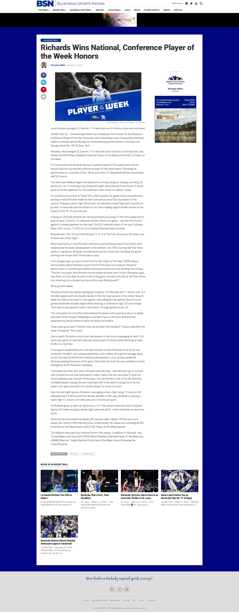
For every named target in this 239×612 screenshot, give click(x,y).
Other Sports (151, 10)
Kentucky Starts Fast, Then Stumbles (95, 496)
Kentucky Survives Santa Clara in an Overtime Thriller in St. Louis (139, 496)
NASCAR (100, 10)
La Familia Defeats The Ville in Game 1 (56, 496)
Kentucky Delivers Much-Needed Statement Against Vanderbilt (58, 542)
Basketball (59, 10)
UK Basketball (87, 453)
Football (43, 10)
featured (74, 453)
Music (137, 10)
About (167, 10)
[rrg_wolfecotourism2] (175, 142)
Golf (127, 10)
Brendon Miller (58, 65)
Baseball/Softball (81, 10)
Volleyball (114, 10)
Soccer (141, 600)
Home (86, 600)
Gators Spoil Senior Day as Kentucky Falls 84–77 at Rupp (176, 496)
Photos (178, 10)
